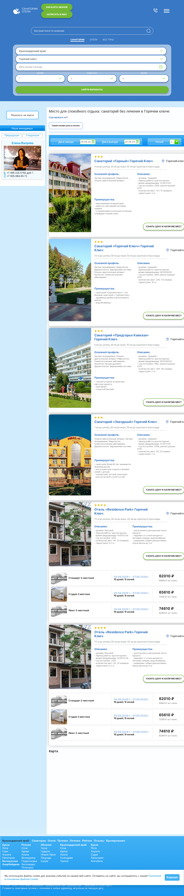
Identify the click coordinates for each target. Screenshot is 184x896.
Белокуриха (28, 857)
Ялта (5, 848)
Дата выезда (110, 141)
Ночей (159, 141)
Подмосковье (29, 861)
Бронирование (115, 840)
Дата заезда (65, 141)
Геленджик (66, 857)
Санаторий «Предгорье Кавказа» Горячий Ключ (121, 337)
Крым (6, 844)
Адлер (25, 851)
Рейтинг (87, 840)
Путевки (63, 840)
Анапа (25, 854)
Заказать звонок (57, 7)
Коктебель (97, 861)
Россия (26, 844)
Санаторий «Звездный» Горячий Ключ (125, 422)
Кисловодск (28, 864)
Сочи (24, 848)
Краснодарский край (73, 844)
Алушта (6, 854)
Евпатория (8, 857)
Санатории (77, 39)
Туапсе (64, 861)
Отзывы (99, 840)
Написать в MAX (57, 14)
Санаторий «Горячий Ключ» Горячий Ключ (124, 248)
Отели (93, 39)
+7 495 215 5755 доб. (19, 172)
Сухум (44, 861)
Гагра (44, 848)
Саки (5, 851)
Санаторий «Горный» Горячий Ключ (123, 161)
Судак (94, 854)
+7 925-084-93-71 (17, 176)
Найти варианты (92, 89)
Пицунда (46, 857)
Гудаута (45, 851)
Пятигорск (27, 867)
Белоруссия (10, 861)
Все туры (108, 39)
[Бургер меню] (166, 11)
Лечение (75, 840)
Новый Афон (48, 854)
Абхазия (46, 844)
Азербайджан (10, 864)
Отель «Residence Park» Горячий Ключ (121, 511)
